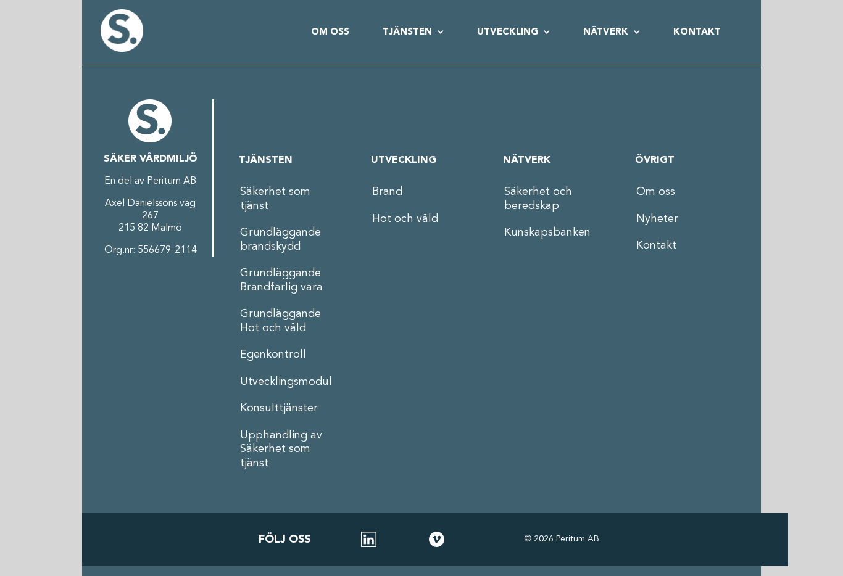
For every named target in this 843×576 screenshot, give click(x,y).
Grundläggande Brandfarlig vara (281, 280)
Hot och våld (405, 218)
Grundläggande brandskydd (280, 239)
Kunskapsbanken (547, 232)
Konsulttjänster (279, 408)
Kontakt (656, 245)
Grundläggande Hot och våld (280, 321)
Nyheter (657, 218)
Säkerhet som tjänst (275, 199)
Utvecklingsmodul (286, 381)
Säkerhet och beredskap (538, 199)
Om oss (655, 191)
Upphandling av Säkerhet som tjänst (281, 449)
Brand (387, 191)
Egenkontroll (273, 354)
